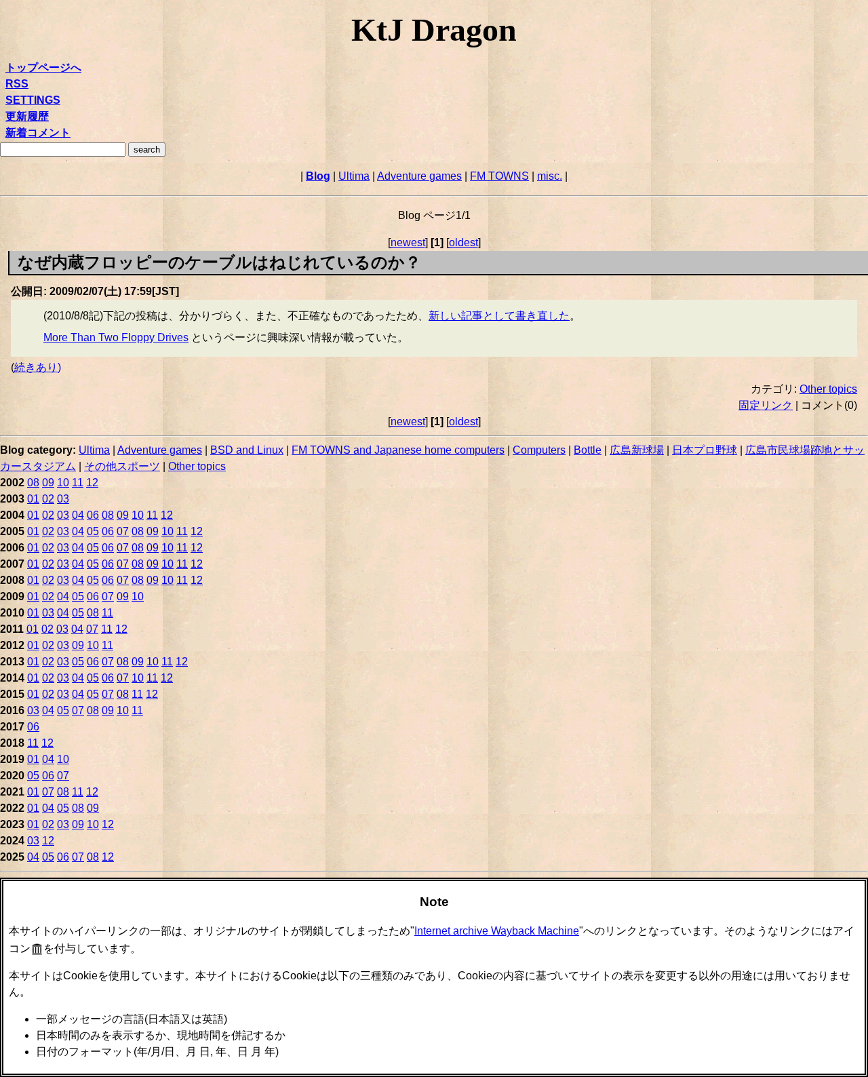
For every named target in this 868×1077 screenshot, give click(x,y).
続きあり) (37, 367)
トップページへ (43, 67)
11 (77, 482)
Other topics (828, 389)
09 (48, 482)
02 (48, 499)
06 (93, 515)
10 (63, 482)
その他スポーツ (122, 466)
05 (93, 531)
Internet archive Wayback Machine (496, 931)
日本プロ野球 (704, 450)
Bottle (587, 450)
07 (123, 531)
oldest (463, 242)
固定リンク (765, 405)
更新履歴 (27, 116)
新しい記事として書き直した (499, 315)
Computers (539, 450)
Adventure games (419, 176)
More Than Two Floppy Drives (116, 337)
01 (33, 499)
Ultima (354, 176)
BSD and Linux (246, 450)
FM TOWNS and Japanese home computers (398, 450)
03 (63, 499)
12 (92, 482)
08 (33, 482)
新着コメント (38, 132)
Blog (318, 176)
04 (78, 515)
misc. (549, 176)
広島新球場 (637, 450)
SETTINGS (32, 100)
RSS (16, 84)
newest (408, 242)
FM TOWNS (499, 176)
